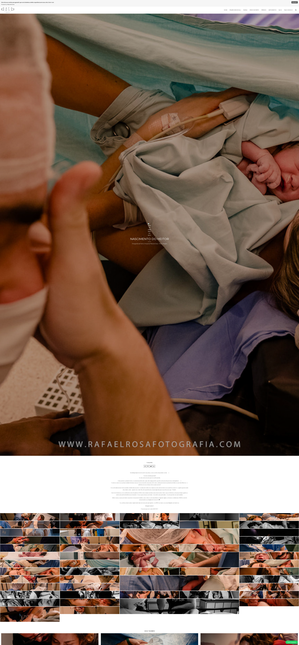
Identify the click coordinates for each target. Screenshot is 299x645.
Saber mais (51, 2)
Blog (280, 10)
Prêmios (263, 10)
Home (225, 10)
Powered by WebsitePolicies (7, 4)
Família (245, 10)
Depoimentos (272, 10)
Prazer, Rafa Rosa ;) (235, 10)
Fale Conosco (288, 10)
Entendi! (294, 2)
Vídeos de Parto (254, 10)
